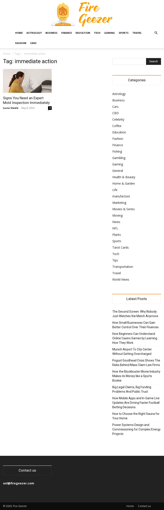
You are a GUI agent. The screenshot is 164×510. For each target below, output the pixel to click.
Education (83, 32)
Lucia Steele (10, 107)
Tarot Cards (120, 247)
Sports (124, 32)
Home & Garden (123, 183)
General (117, 171)
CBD (115, 113)
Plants (116, 235)
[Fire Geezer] (82, 14)
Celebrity (118, 119)
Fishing (117, 151)
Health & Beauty (123, 177)
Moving (117, 215)
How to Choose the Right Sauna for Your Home (136, 416)
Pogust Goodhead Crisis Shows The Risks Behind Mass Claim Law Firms (136, 363)
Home (19, 32)
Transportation (122, 267)
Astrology (34, 32)
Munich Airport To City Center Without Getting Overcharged (132, 352)
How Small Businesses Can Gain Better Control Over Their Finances (135, 325)
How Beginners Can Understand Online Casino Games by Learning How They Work (134, 338)
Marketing (119, 203)
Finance (66, 32)
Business (51, 32)
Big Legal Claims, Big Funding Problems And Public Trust (131, 389)
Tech (97, 32)
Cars (33, 43)
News (116, 222)
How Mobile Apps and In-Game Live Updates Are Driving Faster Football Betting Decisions (136, 402)
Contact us (144, 506)
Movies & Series (123, 209)
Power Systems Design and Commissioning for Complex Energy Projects (136, 429)
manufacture (121, 196)
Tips (115, 260)
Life (114, 190)
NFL (115, 228)
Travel (137, 32)
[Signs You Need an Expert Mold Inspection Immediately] (27, 81)
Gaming (109, 32)
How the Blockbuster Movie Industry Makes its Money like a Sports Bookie (136, 376)
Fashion (20, 43)
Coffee (117, 126)
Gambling (118, 158)
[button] (156, 33)
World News (120, 279)
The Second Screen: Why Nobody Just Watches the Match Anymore (135, 314)
